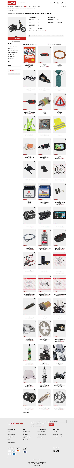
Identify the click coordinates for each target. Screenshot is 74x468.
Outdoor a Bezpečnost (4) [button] (12, 52)
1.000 (44, 65)
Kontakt (9, 431)
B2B (8, 432)
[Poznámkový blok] (62, 3)
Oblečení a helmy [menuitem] (10, 6)
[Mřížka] (48, 44)
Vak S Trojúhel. (59, 112)
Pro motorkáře (25, 439)
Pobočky (39, 432)
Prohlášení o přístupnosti (57, 436)
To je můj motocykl (16, 38)
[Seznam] (50, 44)
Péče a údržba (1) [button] (11, 48)
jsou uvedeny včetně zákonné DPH (36, 462)
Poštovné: (30, 463)
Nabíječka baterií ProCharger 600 (29, 112)
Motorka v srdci (25, 434)
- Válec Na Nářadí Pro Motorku (44, 157)
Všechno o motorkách (26, 437)
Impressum (55, 431)
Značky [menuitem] (30, 6)
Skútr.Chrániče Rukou (29, 339)
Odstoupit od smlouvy (11, 442)
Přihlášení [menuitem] (64, 6)
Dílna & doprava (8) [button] (11, 56)
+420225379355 (16, 424)
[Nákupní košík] (65, 3)
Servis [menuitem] (39, 6)
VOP (53, 432)
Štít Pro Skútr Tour (59, 317)
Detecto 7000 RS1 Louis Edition (60, 248)
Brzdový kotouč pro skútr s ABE (44, 339)
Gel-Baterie (29, 202)
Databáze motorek (11, 436)
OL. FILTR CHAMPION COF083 (29, 408)
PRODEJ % (12, 70)
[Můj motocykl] (58, 3)
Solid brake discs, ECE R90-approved (59, 408)
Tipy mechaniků (25, 432)
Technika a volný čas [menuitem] (18, 6)
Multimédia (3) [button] (11, 54)
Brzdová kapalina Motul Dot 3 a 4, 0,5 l (44, 248)
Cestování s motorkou (26, 436)
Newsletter (9, 437)
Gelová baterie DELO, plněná (44, 202)
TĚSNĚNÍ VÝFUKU (59, 65)
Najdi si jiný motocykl (16, 41)
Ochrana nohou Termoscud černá (59, 385)
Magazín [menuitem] (34, 6)
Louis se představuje (41, 431)
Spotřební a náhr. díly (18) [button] (13, 46)
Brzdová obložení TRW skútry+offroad (29, 294)
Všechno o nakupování (42, 434)
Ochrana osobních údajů (57, 434)
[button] (50, 3)
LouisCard (9, 439)
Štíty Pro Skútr (44, 363)
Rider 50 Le (59, 157)
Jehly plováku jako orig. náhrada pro (44, 408)
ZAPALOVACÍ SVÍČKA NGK (44, 385)
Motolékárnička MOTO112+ (29, 157)
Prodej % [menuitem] (25, 6)
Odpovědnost (40, 437)
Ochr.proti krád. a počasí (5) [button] (13, 50)
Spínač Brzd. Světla (29, 317)
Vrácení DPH (40, 436)
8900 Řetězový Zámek (29, 248)
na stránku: (32, 44)
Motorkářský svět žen (26, 431)
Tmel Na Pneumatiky (29, 363)
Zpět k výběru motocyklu (12, 10)
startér (44, 112)
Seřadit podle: (54, 44)
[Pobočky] (54, 3)
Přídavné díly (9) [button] (11, 58)
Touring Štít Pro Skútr (59, 363)
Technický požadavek (11, 434)
